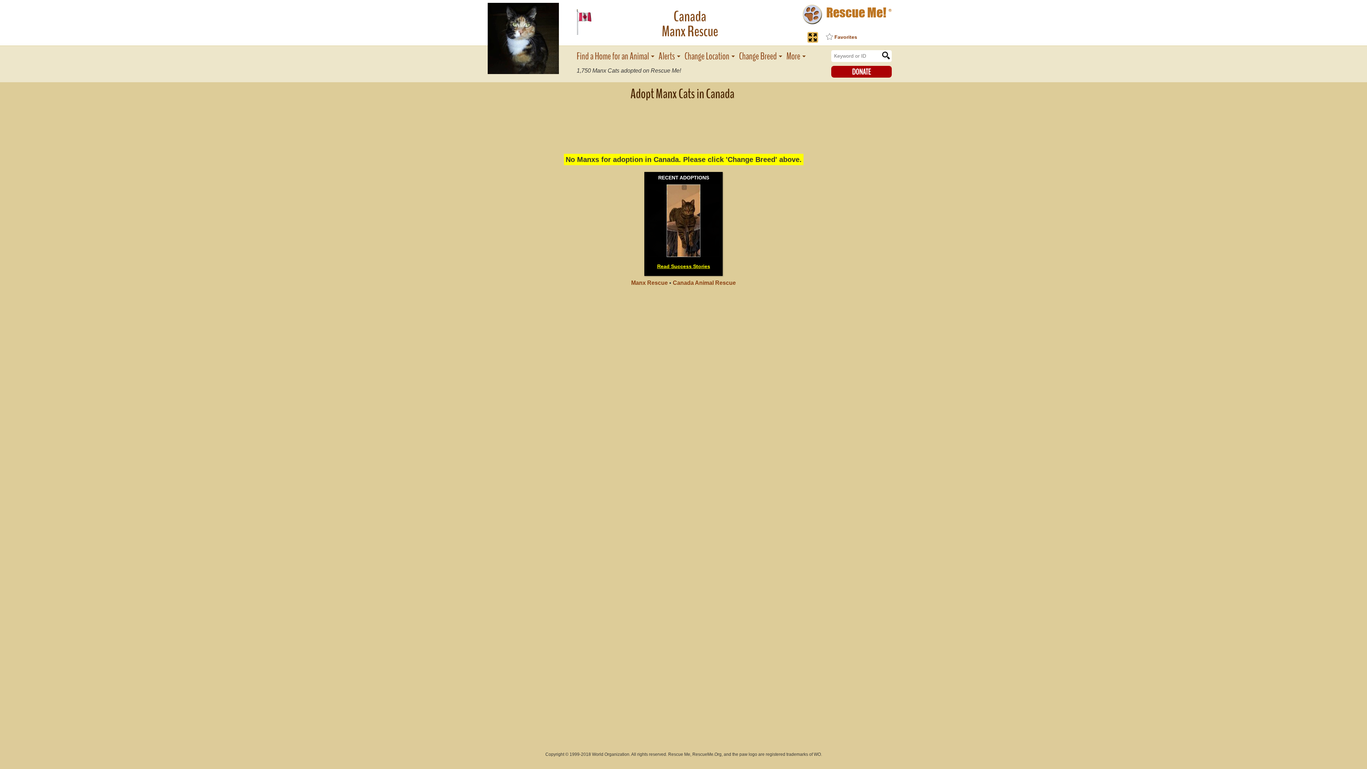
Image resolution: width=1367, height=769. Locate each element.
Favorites (845, 37)
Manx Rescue (649, 283)
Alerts (667, 56)
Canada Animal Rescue (704, 283)
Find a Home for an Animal (613, 56)
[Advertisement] (683, 123)
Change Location (707, 56)
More (793, 56)
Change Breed (758, 56)
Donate (861, 72)
